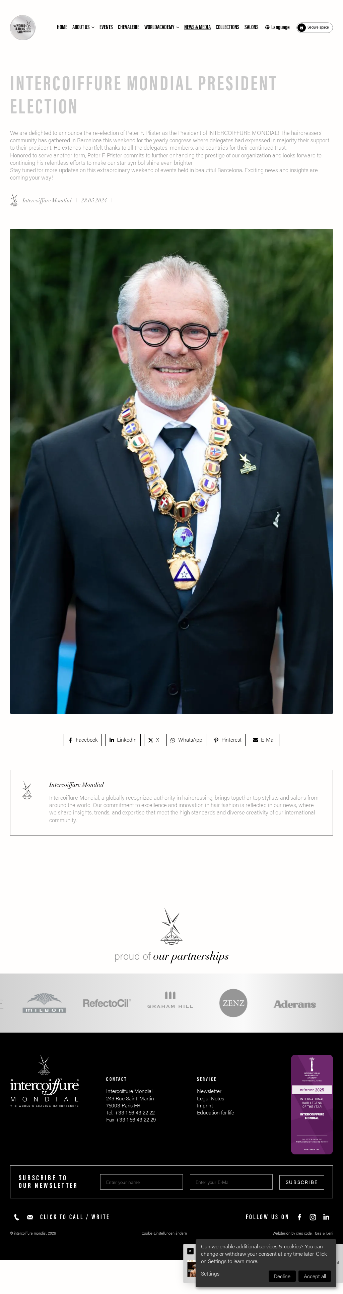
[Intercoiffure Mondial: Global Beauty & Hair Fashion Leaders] (23, 28)
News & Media (197, 27)
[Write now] (30, 1217)
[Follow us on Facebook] (299, 1217)
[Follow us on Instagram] (313, 1217)
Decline (282, 1276)
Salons (252, 27)
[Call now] (16, 1217)
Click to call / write (75, 1217)
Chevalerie (128, 27)
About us (81, 27)
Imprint (205, 1105)
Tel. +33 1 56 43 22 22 (130, 1112)
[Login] (315, 28)
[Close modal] (190, 1251)
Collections (227, 27)
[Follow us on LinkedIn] (326, 1217)
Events (106, 27)
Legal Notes (210, 1098)
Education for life (215, 1112)
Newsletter (209, 1091)
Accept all (315, 1276)
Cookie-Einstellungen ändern (164, 1233)
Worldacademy (159, 27)
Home (62, 27)
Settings (210, 1274)
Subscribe (302, 1182)
